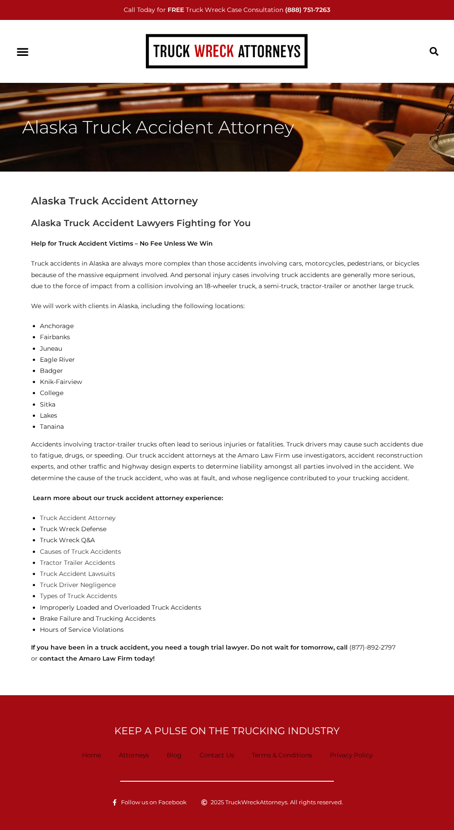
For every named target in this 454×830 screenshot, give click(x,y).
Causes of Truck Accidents (80, 552)
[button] (22, 51)
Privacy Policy (351, 755)
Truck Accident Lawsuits (77, 574)
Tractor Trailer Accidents (77, 563)
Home (91, 755)
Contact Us (217, 755)
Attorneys (134, 755)
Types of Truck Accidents (78, 596)
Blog (174, 755)
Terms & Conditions (282, 755)
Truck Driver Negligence (78, 585)
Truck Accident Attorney (78, 518)
